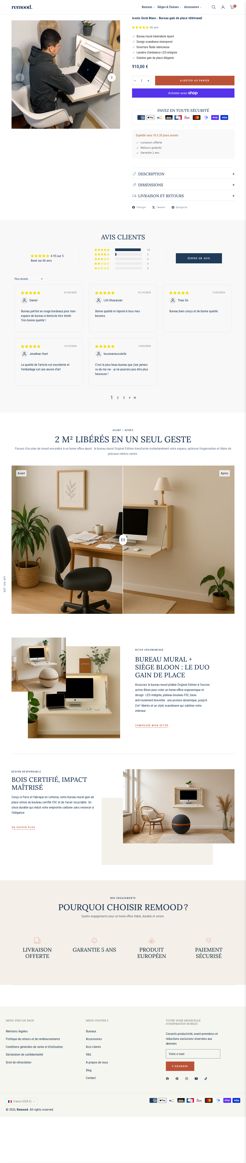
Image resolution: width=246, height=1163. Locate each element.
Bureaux (91, 1031)
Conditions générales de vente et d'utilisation (34, 1047)
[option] (66, 74)
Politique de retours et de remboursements (33, 1039)
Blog (88, 1070)
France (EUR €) (22, 1101)
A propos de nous (97, 1062)
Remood (22, 1109)
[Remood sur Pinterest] (177, 1078)
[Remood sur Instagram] (187, 1078)
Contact (91, 1078)
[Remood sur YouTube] (197, 1078)
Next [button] (111, 77)
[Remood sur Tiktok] (206, 1078)
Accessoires (94, 1039)
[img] (30, 293)
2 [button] (118, 398)
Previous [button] (20, 77)
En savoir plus (23, 827)
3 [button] (124, 398)
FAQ (88, 1054)
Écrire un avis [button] (199, 258)
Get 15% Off (4, 584)
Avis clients (93, 1047)
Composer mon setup (152, 725)
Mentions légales (17, 1031)
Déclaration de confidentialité (24, 1054)
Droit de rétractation (18, 1062)
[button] (213, 7)
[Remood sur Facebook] (168, 1078)
